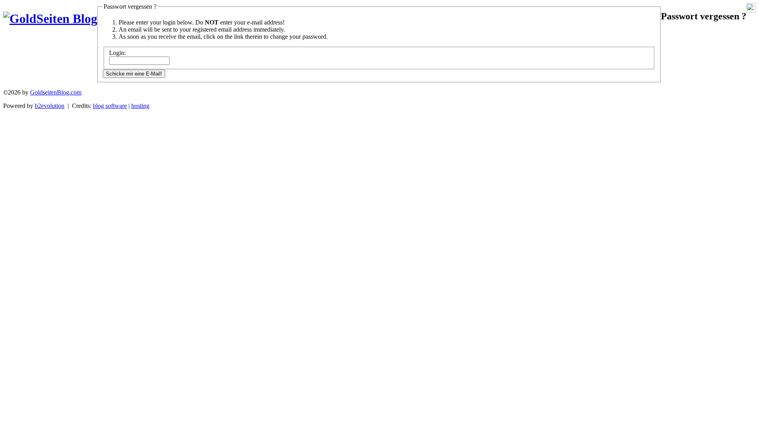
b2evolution (49, 105)
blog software (110, 105)
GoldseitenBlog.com (55, 92)
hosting (140, 105)
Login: (117, 52)
